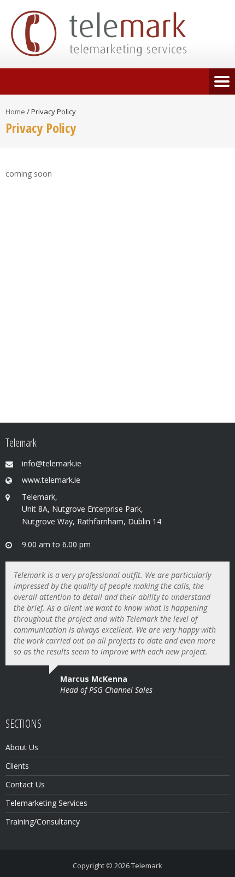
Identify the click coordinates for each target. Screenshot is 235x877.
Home (15, 111)
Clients (17, 766)
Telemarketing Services (46, 803)
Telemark (146, 865)
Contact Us (25, 784)
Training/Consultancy (42, 821)
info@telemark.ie (51, 463)
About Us (21, 747)
